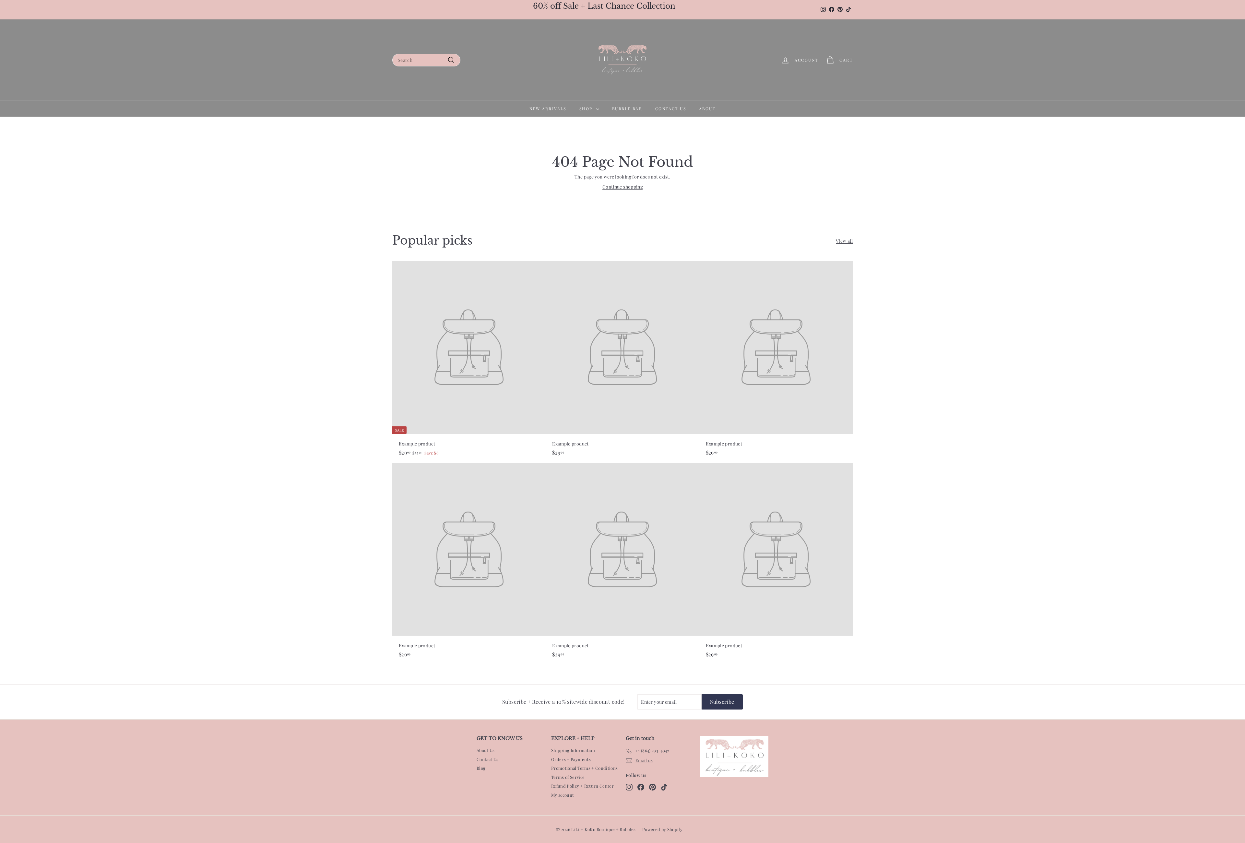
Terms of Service (568, 777)
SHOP (586, 108)
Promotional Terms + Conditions (584, 768)
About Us (486, 750)
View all (844, 241)
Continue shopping (622, 187)
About (707, 108)
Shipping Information (573, 750)
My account (562, 795)
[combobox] (426, 60)
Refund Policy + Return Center (582, 786)
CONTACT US (670, 108)
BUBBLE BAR (627, 108)
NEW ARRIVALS (547, 108)
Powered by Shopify (662, 829)
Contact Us (488, 759)
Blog (481, 768)
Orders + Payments (571, 759)
